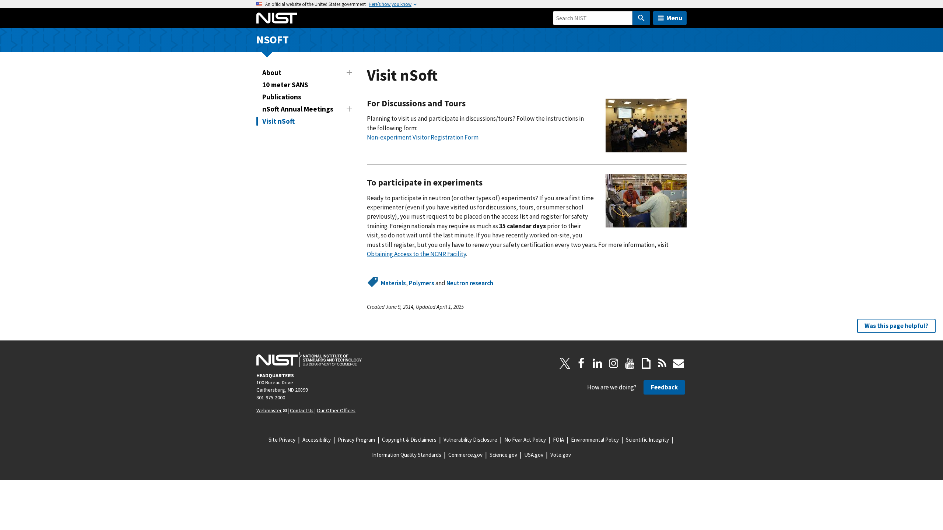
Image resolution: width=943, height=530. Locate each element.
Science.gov (503, 454)
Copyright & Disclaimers (409, 439)
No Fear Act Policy (525, 439)
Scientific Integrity (647, 439)
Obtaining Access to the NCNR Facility (416, 254)
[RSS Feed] (662, 363)
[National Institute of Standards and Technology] (309, 359)
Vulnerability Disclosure (470, 439)
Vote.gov (560, 454)
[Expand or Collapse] (349, 72)
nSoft (272, 39)
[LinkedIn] (597, 363)
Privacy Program (356, 439)
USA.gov (533, 454)
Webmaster (269, 410)
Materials (393, 283)
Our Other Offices (336, 410)
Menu (674, 18)
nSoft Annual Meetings (297, 109)
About (271, 72)
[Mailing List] (678, 363)
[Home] (276, 18)
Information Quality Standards (406, 454)
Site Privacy (282, 439)
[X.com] (565, 363)
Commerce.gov (465, 454)
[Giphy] (646, 363)
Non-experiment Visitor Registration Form (422, 137)
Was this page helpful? (896, 326)
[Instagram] (614, 363)
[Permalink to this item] (470, 103)
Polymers (421, 283)
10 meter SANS (285, 84)
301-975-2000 (270, 397)
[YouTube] (630, 363)
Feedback (664, 387)
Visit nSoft (278, 121)
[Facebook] (581, 363)
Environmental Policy (595, 439)
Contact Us (301, 410)
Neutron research (469, 283)
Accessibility (316, 439)
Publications (281, 96)
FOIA (558, 439)
